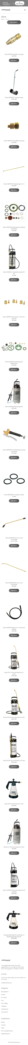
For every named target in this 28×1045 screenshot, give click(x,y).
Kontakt (3, 1025)
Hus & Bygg (4, 1003)
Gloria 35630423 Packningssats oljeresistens (14, 362)
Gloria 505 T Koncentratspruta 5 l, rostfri (14, 673)
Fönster (3, 994)
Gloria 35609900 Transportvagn (14, 97)
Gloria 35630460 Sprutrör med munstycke (14, 538)
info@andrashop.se (6, 983)
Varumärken (4, 1012)
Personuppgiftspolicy (7, 1031)
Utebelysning (4, 1009)
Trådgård (3, 1006)
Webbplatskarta (5, 1033)
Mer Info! (14, 60)
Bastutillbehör (5, 991)
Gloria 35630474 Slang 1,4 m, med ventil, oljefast (14, 628)
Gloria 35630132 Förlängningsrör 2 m (14, 184)
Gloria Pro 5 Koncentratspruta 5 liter (14, 847)
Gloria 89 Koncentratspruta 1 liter (14, 804)
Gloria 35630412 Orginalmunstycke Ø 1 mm (14, 272)
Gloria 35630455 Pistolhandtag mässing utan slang (14, 450)
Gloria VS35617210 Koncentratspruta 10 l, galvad (14, 891)
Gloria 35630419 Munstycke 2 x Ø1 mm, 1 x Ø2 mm (14, 317)
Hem (2, 19)
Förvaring (4, 997)
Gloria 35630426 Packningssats (14, 406)
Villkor (3, 1028)
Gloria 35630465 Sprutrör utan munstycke (14, 583)
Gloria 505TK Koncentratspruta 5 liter (14, 717)
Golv (2, 1000)
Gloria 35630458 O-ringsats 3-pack (14, 494)
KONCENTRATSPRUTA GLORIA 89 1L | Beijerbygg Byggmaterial (14, 936)
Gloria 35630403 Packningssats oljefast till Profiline (14, 228)
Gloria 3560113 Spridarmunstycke (14, 54)
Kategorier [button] (13, 22)
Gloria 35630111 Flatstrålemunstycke (14, 141)
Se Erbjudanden (19, 3)
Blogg (3, 1022)
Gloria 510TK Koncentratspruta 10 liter (14, 760)
